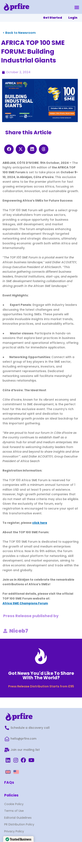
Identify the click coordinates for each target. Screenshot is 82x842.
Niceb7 (18, 631)
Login (72, 18)
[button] (77, 7)
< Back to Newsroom (19, 33)
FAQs (9, 782)
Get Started (52, 18)
